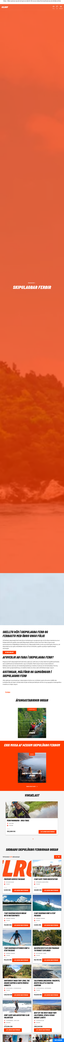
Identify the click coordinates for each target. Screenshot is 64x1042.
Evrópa (7, 692)
